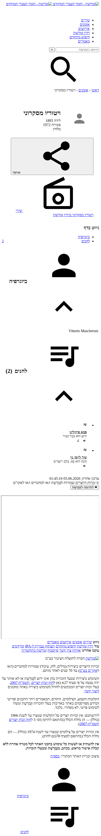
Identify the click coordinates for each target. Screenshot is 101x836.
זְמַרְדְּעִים (18, 646)
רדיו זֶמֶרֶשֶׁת (85, 646)
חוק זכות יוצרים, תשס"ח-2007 (32, 683)
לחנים (46, 241)
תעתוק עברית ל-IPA (40, 646)
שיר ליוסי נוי (78, 457)
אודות (76, 650)
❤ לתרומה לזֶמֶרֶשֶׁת (84, 487)
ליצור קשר (91, 691)
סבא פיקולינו (78, 432)
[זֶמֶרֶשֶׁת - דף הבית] (92, 658)
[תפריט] (95, 10)
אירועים (84, 29)
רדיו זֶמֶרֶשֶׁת (81, 33)
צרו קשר (65, 650)
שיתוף (17, 172)
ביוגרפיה (84, 237)
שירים (85, 20)
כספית (55, 756)
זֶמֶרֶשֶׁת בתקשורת (34, 650)
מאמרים (84, 41)
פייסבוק (52, 650)
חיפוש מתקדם (80, 37)
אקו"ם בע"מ (88, 670)
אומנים (85, 24)
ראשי (95, 90)
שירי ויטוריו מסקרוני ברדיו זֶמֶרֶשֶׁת (54, 213)
